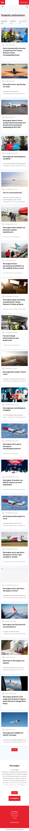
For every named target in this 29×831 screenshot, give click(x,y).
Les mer (14, 792)
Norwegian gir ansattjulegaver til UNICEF (14, 158)
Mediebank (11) (13, 22)
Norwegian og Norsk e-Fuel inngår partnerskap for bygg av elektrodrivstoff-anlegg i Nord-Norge (14, 700)
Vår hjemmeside (14, 822)
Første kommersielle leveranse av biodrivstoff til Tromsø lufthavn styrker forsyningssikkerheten (14, 51)
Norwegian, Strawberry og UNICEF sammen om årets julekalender (13, 482)
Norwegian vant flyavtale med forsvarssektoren (14, 626)
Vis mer (14, 749)
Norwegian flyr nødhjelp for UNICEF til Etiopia (13, 734)
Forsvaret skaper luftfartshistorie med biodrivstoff (11, 338)
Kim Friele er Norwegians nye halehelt (13, 662)
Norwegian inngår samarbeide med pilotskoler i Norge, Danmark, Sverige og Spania (14, 302)
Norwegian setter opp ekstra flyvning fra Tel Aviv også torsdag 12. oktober (13, 554)
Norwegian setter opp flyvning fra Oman (14, 85)
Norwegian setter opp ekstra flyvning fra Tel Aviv (13, 589)
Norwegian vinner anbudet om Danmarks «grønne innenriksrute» (14, 230)
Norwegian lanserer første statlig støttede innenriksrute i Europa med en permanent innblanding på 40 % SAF (14, 123)
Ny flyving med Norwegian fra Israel (14, 517)
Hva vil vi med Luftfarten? (12, 193)
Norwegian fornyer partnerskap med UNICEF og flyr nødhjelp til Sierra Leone (13, 266)
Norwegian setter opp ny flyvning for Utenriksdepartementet (12, 446)
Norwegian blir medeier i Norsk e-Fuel (14, 373)
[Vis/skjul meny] (2, 6)
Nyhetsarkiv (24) (4, 22)
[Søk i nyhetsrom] (27, 7)
